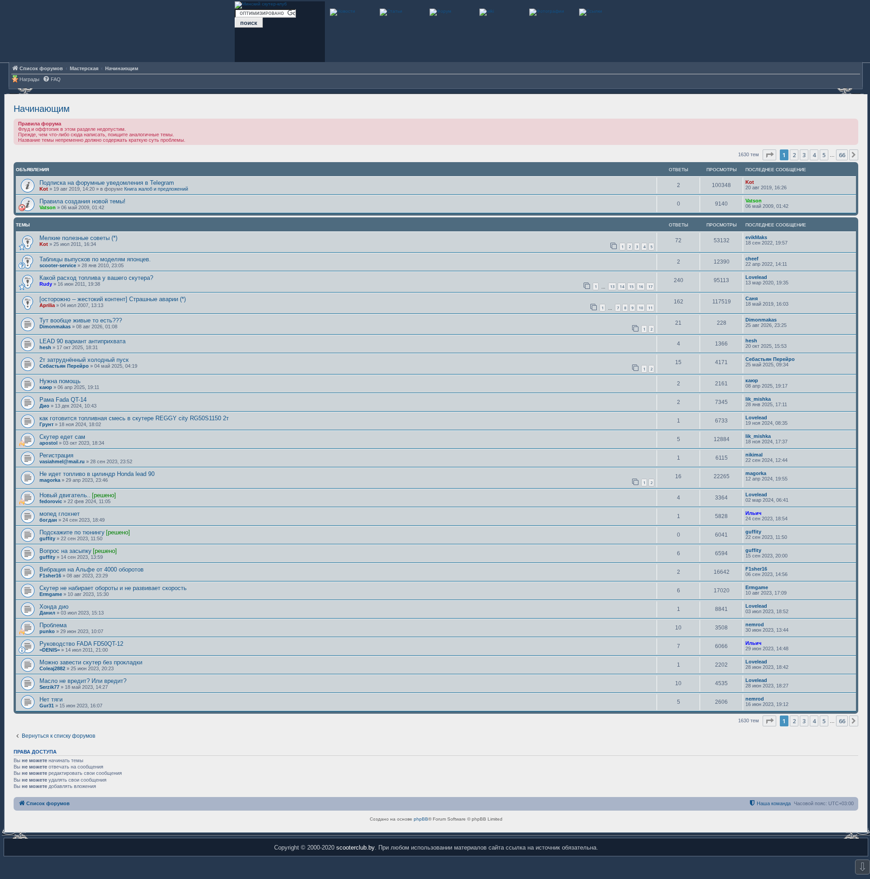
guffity (47, 538)
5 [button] (824, 155)
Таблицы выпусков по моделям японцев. (95, 259)
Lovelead (756, 277)
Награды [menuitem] (29, 79)
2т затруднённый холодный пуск (84, 359)
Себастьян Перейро (64, 366)
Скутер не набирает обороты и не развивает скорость (113, 588)
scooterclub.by (355, 847)
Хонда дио (53, 606)
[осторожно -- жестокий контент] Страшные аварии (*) (112, 299)
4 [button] (814, 155)
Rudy (45, 284)
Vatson (47, 207)
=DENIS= (49, 650)
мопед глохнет (59, 513)
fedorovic (50, 501)
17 (650, 286)
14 (621, 286)
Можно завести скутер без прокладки (90, 662)
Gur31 (46, 705)
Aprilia (47, 305)
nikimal (754, 454)
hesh (45, 347)
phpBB (421, 819)
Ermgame (50, 594)
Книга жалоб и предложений (156, 189)
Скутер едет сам (62, 436)
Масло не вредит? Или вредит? (82, 680)
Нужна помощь (60, 381)
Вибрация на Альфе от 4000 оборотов (91, 569)
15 (631, 286)
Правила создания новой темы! (82, 201)
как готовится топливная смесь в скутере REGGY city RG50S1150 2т (134, 418)
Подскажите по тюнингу (72, 532)
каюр (45, 387)
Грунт (46, 424)
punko (47, 631)
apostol (48, 443)
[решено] (104, 495)
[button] (769, 154)
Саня (751, 298)
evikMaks (756, 237)
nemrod (754, 624)
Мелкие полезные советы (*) (78, 238)
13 (612, 286)
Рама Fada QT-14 (63, 399)
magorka (49, 480)
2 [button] (794, 155)
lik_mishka (758, 399)
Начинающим (42, 109)
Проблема (53, 625)
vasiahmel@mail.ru (62, 461)
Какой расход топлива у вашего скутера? (96, 277)
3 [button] (804, 155)
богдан (48, 520)
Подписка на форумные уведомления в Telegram (106, 182)
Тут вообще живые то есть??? (80, 320)
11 (650, 308)
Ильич (753, 513)
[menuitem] (52, 79)
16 (640, 286)
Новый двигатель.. (65, 495)
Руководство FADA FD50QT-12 (81, 643)
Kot (43, 189)
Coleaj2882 (52, 668)
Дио (44, 405)
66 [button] (842, 155)
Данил (47, 612)
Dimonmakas (55, 326)
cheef (752, 258)
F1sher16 (50, 575)
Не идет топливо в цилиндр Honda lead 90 (97, 474)
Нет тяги (51, 699)
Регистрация (56, 455)
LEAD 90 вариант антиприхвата (82, 341)
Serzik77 (49, 687)
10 (640, 308)
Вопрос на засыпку (65, 551)
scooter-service (57, 265)
